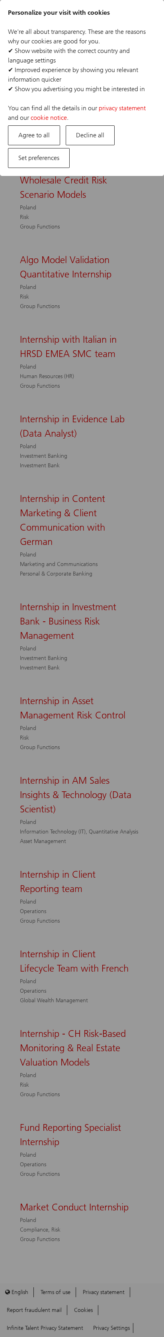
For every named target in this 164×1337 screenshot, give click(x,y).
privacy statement (122, 108)
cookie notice (49, 117)
